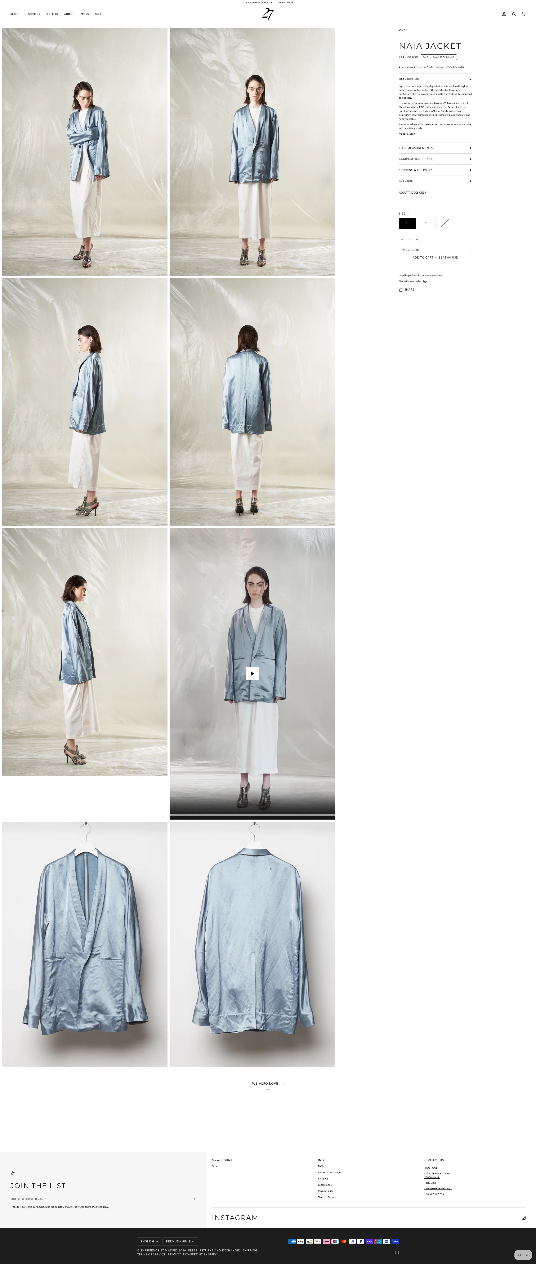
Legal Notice (325, 1184)
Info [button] (322, 1160)
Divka (403, 29)
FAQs (321, 1166)
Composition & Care (416, 159)
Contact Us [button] (434, 1160)
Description (409, 78)
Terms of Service (93, 1206)
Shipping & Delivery (415, 169)
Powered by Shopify (200, 1254)
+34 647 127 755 (434, 1194)
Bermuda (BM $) (257, 2)
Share (410, 289)
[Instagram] (524, 1218)
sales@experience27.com (438, 1188)
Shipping (323, 1178)
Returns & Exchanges (329, 1172)
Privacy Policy (72, 1206)
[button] (15, 14)
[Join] (190, 1198)
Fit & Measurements (416, 148)
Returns (406, 180)
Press (192, 1250)
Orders (215, 1166)
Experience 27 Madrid (159, 1250)
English (284, 2)
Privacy (174, 1254)
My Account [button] (222, 1160)
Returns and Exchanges (220, 1250)
